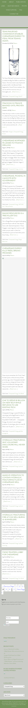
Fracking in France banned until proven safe (13, 105)
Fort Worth (21, 393)
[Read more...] (16, 92)
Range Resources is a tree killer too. (13, 214)
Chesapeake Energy (13, 96)
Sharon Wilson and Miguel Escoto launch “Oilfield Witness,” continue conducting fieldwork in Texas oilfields (13, 661)
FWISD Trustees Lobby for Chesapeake (12, 553)
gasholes (21, 431)
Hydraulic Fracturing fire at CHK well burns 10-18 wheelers (13, 517)
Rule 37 (20, 96)
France (4, 134)
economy (21, 169)
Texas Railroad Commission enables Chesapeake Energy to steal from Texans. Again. (13, 36)
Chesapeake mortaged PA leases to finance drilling (13, 143)
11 (14, 589)
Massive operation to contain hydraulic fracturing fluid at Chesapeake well (13, 479)
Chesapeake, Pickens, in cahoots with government (14, 178)
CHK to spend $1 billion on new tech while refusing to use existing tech (13, 404)
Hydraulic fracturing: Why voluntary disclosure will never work (13, 443)
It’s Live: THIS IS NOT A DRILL (11, 649)
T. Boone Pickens (9, 206)
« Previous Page (8, 586)
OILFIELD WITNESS (9, 678)
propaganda (5, 433)
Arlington (11, 132)
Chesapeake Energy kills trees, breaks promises (12, 250)
